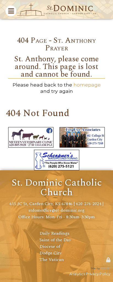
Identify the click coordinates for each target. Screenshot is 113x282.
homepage (87, 85)
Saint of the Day (55, 240)
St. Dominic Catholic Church (57, 187)
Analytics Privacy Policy (89, 274)
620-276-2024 (88, 203)
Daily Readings (54, 233)
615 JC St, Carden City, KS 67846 (41, 203)
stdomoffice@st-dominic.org (56, 210)
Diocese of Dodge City (50, 249)
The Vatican (51, 259)
